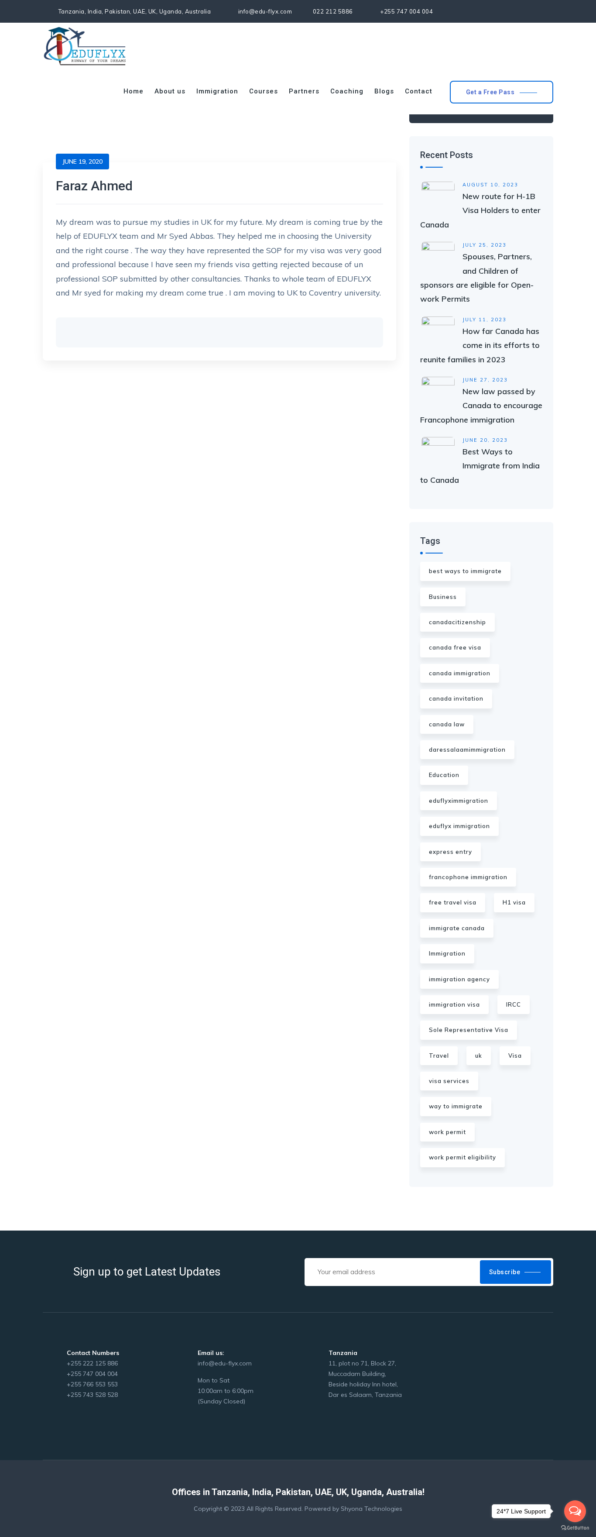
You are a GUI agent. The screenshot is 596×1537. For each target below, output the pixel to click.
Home (133, 91)
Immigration (217, 91)
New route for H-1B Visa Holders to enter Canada (480, 210)
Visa (515, 1055)
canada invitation (456, 698)
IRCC (513, 1004)
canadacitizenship (457, 622)
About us (169, 91)
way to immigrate (456, 1106)
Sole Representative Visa (468, 1029)
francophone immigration (468, 876)
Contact (418, 91)
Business (443, 596)
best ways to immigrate (465, 570)
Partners (304, 91)
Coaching (346, 91)
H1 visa (514, 902)
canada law (447, 724)
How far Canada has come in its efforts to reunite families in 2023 (480, 345)
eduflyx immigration (459, 825)
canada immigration (459, 673)
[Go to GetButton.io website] (575, 1528)
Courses (263, 91)
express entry (450, 851)
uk (478, 1055)
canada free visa (455, 647)
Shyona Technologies (371, 1509)
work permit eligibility (462, 1157)
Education (444, 774)
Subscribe (505, 1272)
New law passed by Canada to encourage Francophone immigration (481, 405)
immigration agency (459, 979)
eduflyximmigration (458, 800)
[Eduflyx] (85, 46)
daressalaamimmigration (467, 749)
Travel (439, 1055)
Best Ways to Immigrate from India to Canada (480, 466)
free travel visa (452, 902)
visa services (449, 1080)
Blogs (384, 91)
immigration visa (454, 1004)
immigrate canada (457, 928)
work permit (447, 1131)
